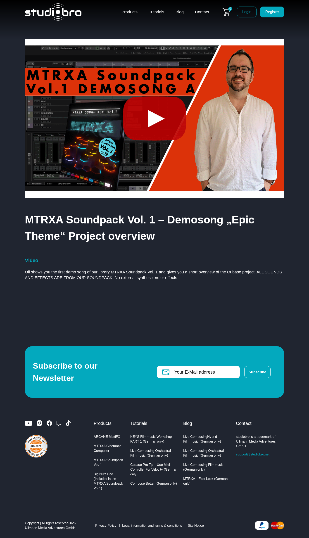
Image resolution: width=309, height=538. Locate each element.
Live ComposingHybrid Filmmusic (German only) (202, 439)
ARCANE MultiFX (107, 436)
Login (246, 12)
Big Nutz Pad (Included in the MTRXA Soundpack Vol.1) (108, 481)
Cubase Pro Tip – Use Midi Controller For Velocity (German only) (153, 469)
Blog (180, 12)
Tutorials (156, 12)
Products (129, 12)
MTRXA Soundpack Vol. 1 (108, 462)
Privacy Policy (105, 525)
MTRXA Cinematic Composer (107, 448)
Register (272, 12)
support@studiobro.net (252, 454)
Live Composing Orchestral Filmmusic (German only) (150, 453)
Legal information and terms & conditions (152, 525)
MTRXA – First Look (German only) (205, 481)
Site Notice (196, 525)
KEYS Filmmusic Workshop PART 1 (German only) (151, 439)
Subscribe (257, 372)
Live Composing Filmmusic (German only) (203, 467)
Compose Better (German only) (153, 483)
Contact (202, 12)
